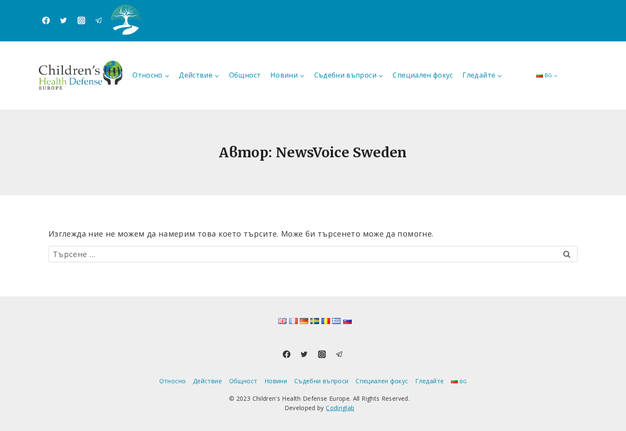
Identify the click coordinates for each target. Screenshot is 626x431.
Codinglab (340, 408)
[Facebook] (46, 20)
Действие (207, 381)
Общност (245, 75)
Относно (172, 381)
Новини (275, 381)
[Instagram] (81, 20)
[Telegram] (98, 20)
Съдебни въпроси (321, 381)
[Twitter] (63, 20)
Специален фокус (423, 75)
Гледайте (429, 381)
